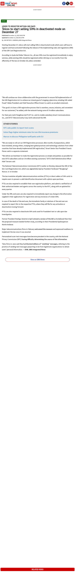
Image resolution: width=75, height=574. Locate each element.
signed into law (35, 169)
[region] (37, 13)
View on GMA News (37, 259)
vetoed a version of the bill (43, 219)
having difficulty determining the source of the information (44, 239)
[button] (64, 3)
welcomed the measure (44, 229)
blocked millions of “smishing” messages (42, 244)
